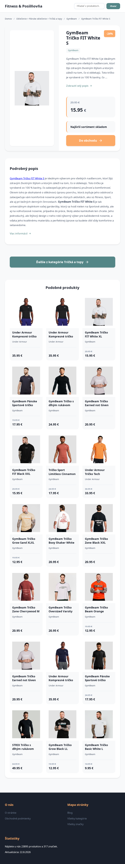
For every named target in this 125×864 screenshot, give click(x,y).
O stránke (10, 812)
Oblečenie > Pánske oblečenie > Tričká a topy (39, 18)
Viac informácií (18, 233)
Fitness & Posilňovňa (23, 6)
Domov (8, 18)
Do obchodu (88, 140)
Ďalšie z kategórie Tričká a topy (59, 262)
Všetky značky (75, 824)
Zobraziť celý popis (77, 85)
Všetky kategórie (77, 818)
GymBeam (71, 18)
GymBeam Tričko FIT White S (27, 178)
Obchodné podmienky (18, 818)
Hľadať (113, 6)
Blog (70, 812)
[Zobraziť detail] (32, 88)
